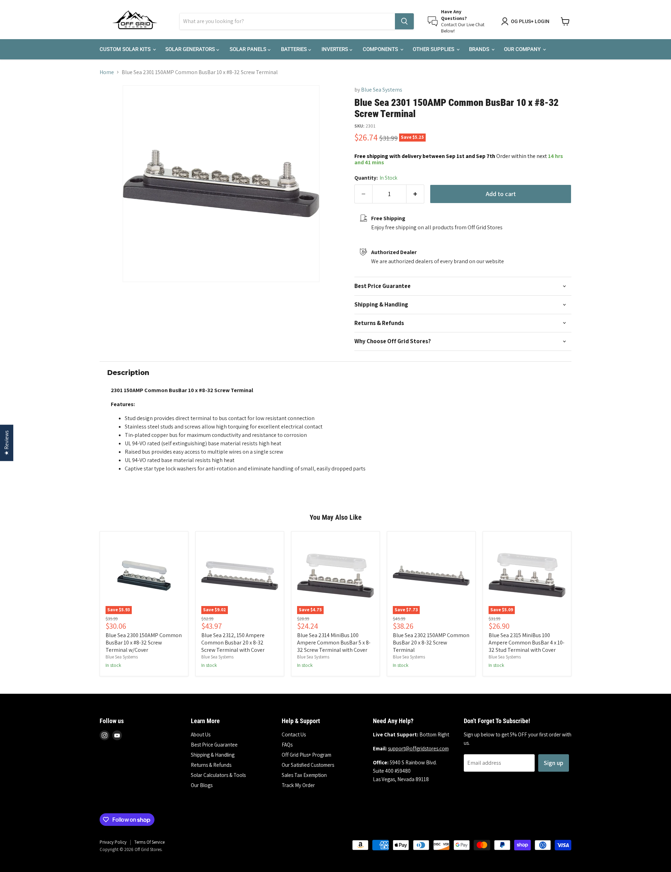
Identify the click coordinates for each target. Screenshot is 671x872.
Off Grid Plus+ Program (306, 754)
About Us (200, 734)
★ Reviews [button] (6, 442)
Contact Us (294, 734)
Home (107, 72)
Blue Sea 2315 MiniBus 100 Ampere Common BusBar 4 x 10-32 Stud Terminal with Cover (526, 643)
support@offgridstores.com (418, 748)
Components (381, 49)
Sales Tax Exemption (304, 775)
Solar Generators (190, 49)
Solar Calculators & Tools (218, 775)
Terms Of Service (149, 842)
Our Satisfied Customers (308, 765)
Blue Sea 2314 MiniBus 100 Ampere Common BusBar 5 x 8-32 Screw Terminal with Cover (333, 643)
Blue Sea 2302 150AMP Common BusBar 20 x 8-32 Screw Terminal (431, 643)
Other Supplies (434, 49)
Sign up (553, 763)
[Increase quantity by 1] (415, 194)
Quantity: (375, 178)
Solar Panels (249, 49)
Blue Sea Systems (381, 89)
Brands (480, 49)
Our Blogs (201, 785)
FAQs (287, 744)
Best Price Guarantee (214, 744)
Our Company (523, 49)
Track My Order (298, 785)
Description (128, 373)
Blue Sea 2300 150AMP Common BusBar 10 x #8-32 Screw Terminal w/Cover (144, 643)
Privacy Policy (113, 842)
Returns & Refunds (211, 765)
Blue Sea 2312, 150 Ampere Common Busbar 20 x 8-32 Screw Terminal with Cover (233, 643)
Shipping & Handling (213, 754)
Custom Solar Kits (126, 49)
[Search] (404, 21)
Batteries (294, 49)
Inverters (335, 49)
